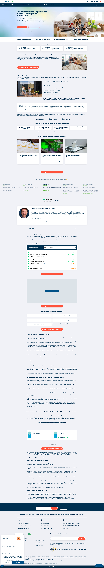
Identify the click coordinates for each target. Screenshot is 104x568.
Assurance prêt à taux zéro (46, 526)
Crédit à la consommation (37, 4)
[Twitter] (79, 549)
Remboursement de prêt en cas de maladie (71, 523)
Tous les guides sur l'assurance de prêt (60, 323)
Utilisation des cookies (39, 545)
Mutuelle (45, 4)
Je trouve (54, 508)
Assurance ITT (66, 528)
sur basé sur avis (23, 31)
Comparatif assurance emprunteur (25, 526)
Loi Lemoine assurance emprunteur (70, 526)
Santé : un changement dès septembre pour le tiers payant (51, 156)
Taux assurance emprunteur (23, 523)
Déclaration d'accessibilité (40, 540)
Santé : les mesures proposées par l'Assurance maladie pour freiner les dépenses (73, 156)
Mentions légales (38, 542)
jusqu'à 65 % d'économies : (28, 14)
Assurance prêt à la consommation (47, 521)
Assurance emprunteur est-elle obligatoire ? (71, 522)
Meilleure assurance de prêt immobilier (80, 39)
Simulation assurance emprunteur (24, 39)
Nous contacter (21, 545)
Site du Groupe (21, 542)
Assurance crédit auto (45, 523)
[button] (2, 566)
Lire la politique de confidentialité (7, 558)
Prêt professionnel (52, 4)
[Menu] (2, 2)
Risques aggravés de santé (23, 528)
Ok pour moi (18, 562)
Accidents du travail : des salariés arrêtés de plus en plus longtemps (28, 156)
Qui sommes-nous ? (22, 540)
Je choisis (7, 562)
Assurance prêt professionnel (46, 528)
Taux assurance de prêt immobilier (60, 39)
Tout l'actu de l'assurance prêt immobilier (51, 168)
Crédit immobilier (4, 4)
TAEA (39, 320)
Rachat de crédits (13, 4)
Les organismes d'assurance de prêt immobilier (39, 324)
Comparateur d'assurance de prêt (42, 39)
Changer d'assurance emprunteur (24, 525)
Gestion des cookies (38, 547)
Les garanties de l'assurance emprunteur (39, 315)
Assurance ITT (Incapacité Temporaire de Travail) (65, 315)
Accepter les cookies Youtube (52, 291)
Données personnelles (39, 543)
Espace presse (21, 547)
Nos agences (91, 4)
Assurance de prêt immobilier (24, 4)
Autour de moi (63, 508)
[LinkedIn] (82, 549)
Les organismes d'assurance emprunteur (71, 525)
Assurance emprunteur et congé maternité (65, 320)
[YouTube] (85, 549)
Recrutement (21, 548)
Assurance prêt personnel (45, 525)
